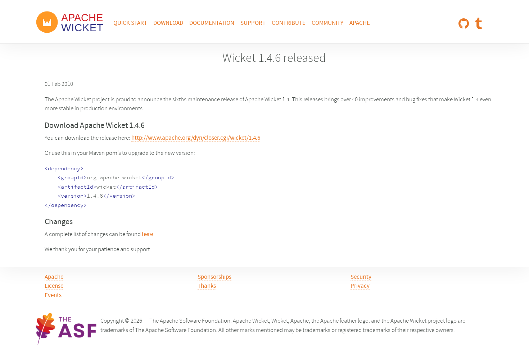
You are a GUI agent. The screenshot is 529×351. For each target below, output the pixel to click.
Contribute (289, 23)
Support (253, 23)
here (147, 234)
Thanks (207, 286)
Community (327, 23)
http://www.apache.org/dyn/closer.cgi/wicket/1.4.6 (195, 138)
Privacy (360, 286)
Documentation (211, 23)
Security (361, 277)
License (54, 286)
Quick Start (130, 23)
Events (53, 295)
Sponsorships (214, 277)
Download (168, 23)
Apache (359, 23)
